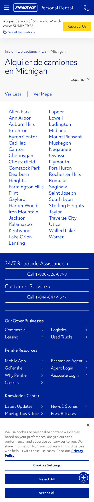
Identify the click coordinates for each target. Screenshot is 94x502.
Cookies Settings (46, 465)
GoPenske (13, 368)
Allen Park (19, 111)
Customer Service (26, 286)
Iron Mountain (23, 212)
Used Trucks (62, 337)
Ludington (60, 124)
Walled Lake (62, 230)
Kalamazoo (20, 224)
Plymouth (59, 162)
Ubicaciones (27, 51)
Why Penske (15, 375)
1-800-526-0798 (51, 274)
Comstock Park (24, 168)
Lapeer (56, 111)
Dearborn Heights (19, 177)
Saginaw (58, 187)
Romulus (58, 180)
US (44, 51)
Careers (12, 382)
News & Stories (64, 406)
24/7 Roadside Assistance (35, 264)
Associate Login (65, 375)
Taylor (55, 212)
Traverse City (63, 218)
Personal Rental (56, 8)
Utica (54, 224)
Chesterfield (22, 162)
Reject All (47, 479)
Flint (13, 193)
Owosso (57, 155)
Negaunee (60, 149)
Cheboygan (21, 155)
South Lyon (61, 199)
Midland (58, 130)
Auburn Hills (22, 124)
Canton (16, 149)
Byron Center (23, 136)
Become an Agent (67, 360)
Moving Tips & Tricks (23, 413)
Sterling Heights (66, 205)
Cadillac (17, 143)
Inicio (9, 51)
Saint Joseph (62, 193)
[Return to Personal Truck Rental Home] (25, 8)
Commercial (15, 329)
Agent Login (62, 368)
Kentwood (20, 230)
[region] (47, 460)
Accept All (47, 493)
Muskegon (60, 143)
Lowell (56, 118)
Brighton (18, 130)
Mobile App (15, 360)
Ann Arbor (20, 118)
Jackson (17, 218)
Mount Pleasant (65, 136)
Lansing (17, 243)
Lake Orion (20, 237)
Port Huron (60, 168)
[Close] (88, 425)
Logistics (59, 329)
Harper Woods (24, 205)
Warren (57, 237)
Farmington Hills (26, 187)
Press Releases (63, 413)
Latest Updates (18, 406)
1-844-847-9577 (51, 297)
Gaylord (17, 199)
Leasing (12, 337)
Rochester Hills (65, 174)
